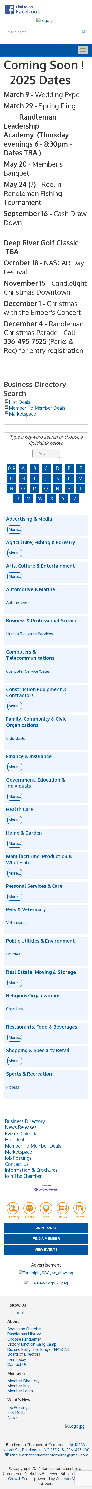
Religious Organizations (33, 996)
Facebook (16, 1312)
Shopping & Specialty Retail (38, 1050)
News (12, 1417)
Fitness (12, 1087)
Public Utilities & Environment (40, 941)
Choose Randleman (24, 1339)
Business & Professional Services (42, 621)
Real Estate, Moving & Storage (41, 972)
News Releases (21, 1127)
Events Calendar (22, 1134)
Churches (14, 1008)
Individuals (15, 738)
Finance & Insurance (29, 756)
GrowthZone (19, 1478)
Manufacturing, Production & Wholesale (39, 859)
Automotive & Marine (30, 589)
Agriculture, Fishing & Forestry (40, 542)
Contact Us (17, 1164)
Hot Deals (19, 401)
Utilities (13, 953)
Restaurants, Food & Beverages (41, 1027)
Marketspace (22, 412)
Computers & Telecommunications (30, 655)
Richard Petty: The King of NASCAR (38, 1349)
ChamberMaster (70, 1478)
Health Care (19, 809)
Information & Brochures (31, 1170)
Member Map (19, 1385)
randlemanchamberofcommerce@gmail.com (48, 1455)
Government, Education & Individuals (35, 783)
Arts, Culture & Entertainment (40, 566)
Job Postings (18, 1158)
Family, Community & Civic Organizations (36, 722)
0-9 (11, 468)
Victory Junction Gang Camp (31, 1344)
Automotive (16, 602)
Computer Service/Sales (28, 671)
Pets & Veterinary (26, 909)
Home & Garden (24, 833)
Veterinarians (18, 922)
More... (14, 529)
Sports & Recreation (29, 1074)
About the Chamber (24, 1328)
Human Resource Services (29, 633)
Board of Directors (23, 1354)
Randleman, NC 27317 (44, 1447)
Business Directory (25, 1121)
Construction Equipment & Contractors (36, 692)
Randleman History (24, 1333)
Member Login (20, 1390)
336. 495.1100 (78, 1449)
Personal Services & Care (34, 886)
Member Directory (23, 1380)
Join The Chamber (23, 1176)
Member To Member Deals (37, 407)
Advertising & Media (29, 519)
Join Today (16, 1359)
